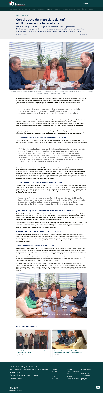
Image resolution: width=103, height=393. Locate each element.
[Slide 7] (61, 316)
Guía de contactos (72, 374)
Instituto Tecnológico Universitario (24, 366)
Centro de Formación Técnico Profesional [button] (81, 9)
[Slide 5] (55, 316)
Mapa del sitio (85, 373)
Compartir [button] (84, 34)
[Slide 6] (58, 316)
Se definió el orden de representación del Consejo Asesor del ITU (31, 351)
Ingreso (21, 9)
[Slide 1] (45, 316)
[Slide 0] (42, 316)
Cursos (54, 374)
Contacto (69, 369)
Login (89, 388)
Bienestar (65, 9)
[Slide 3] (50, 316)
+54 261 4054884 (16, 372)
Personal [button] (57, 9)
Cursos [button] (34, 9)
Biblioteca (55, 379)
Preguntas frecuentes (73, 371)
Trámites (69, 376)
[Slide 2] (47, 316)
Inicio (17, 15)
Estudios (54, 371)
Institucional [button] (13, 9)
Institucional (24, 15)
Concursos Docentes (73, 379)
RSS (93, 388)
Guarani (54, 369)
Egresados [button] (50, 9)
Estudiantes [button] (41, 9)
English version (85, 376)
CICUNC (20, 390)
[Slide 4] (53, 316)
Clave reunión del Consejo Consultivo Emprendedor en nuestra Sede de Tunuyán (68, 351)
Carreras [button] (27, 9)
